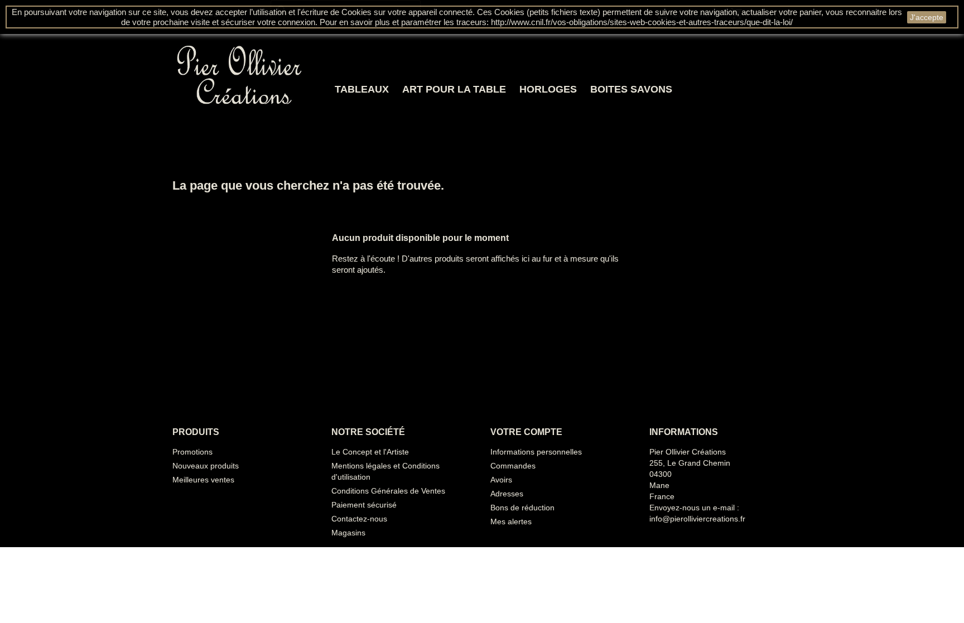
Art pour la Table (454, 89)
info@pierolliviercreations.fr (697, 518)
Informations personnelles (536, 451)
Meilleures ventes (203, 479)
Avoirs (501, 479)
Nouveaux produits (205, 465)
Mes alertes (511, 521)
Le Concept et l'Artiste (370, 451)
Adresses (506, 493)
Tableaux (362, 89)
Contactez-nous (359, 518)
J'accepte (926, 17)
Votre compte (526, 432)
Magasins (348, 532)
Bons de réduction (522, 507)
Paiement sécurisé (364, 504)
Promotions (192, 451)
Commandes (513, 465)
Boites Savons (631, 89)
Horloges (548, 89)
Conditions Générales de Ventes (388, 490)
